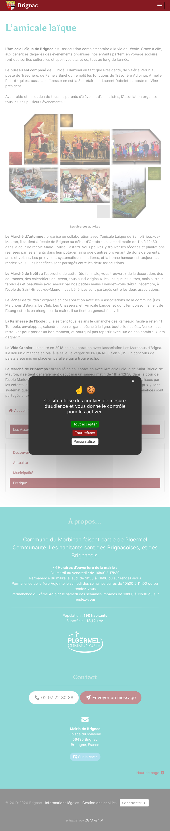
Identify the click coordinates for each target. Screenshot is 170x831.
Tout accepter (85, 424)
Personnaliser (85, 441)
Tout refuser (85, 433)
